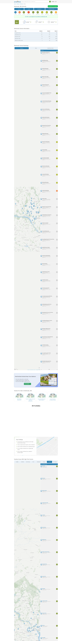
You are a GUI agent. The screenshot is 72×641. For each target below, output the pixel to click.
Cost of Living (28, 461)
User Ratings (55, 461)
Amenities (22, 461)
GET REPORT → (27, 383)
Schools (49, 461)
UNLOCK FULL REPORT (53, 6)
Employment (38, 461)
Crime (33, 461)
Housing (44, 461)
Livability (53, 1)
